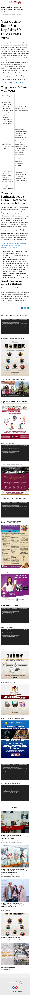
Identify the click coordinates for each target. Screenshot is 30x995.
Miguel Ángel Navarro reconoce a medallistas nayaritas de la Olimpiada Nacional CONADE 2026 (13, 905)
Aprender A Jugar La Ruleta (9, 247)
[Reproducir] (3, 395)
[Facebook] (22, 308)
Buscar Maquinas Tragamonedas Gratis (13, 243)
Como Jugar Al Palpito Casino (10, 245)
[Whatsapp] (28, 308)
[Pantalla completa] (27, 395)
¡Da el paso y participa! (8, 967)
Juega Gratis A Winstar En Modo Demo (13, 83)
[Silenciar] (24, 395)
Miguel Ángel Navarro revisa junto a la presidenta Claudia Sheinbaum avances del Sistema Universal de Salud (14, 871)
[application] (15, 326)
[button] (15, 389)
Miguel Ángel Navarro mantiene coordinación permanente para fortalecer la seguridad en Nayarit (14, 836)
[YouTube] (16, 987)
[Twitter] (25, 308)
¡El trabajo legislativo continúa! (11, 937)
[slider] (13, 395)
